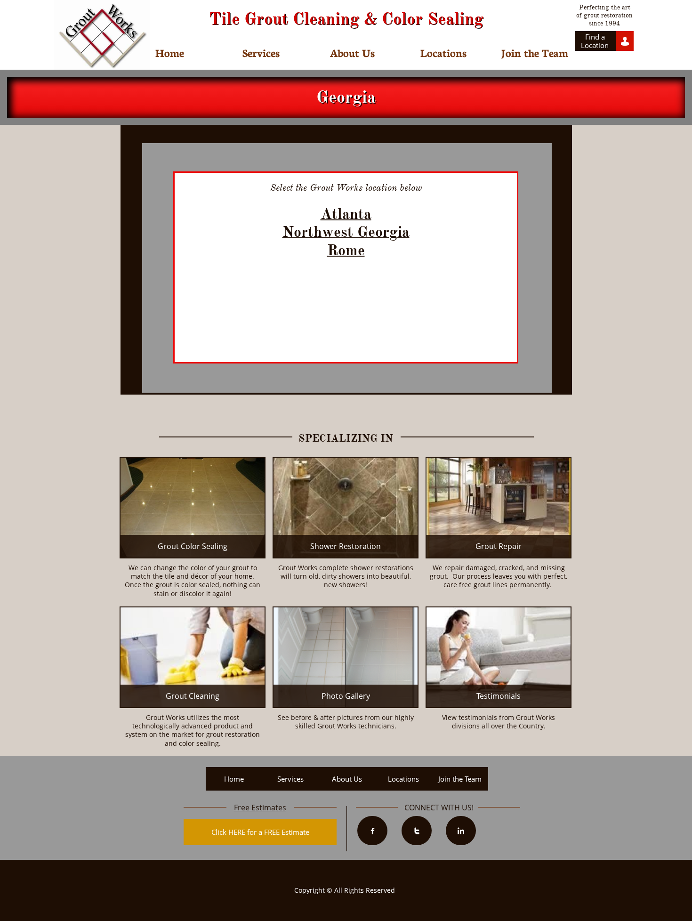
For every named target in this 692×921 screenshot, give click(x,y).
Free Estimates (260, 807)
